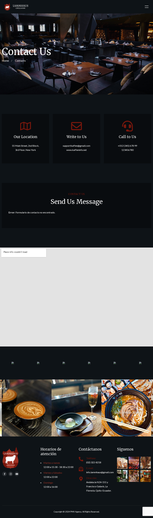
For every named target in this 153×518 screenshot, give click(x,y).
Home (5, 60)
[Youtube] (16, 474)
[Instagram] (10, 474)
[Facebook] (4, 474)
